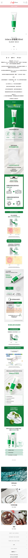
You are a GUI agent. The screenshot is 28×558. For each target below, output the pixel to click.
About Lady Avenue (14, 533)
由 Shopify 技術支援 (14, 556)
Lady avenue (14, 548)
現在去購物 (14, 485)
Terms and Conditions (14, 540)
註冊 (14, 544)
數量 (14, 46)
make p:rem (14, 37)
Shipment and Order (14, 536)
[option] (14, 6)
